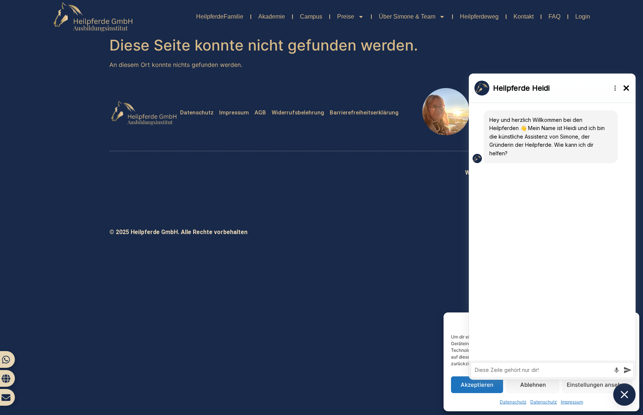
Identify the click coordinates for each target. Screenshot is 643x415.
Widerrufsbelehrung (298, 112)
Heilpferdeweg (479, 16)
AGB (260, 112)
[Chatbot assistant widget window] (552, 227)
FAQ (554, 16)
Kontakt (524, 16)
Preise (345, 16)
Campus (311, 16)
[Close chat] (624, 394)
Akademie (271, 16)
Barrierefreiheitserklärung (364, 112)
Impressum (234, 112)
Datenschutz (197, 112)
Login (582, 16)
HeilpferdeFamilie (219, 16)
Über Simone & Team (407, 16)
